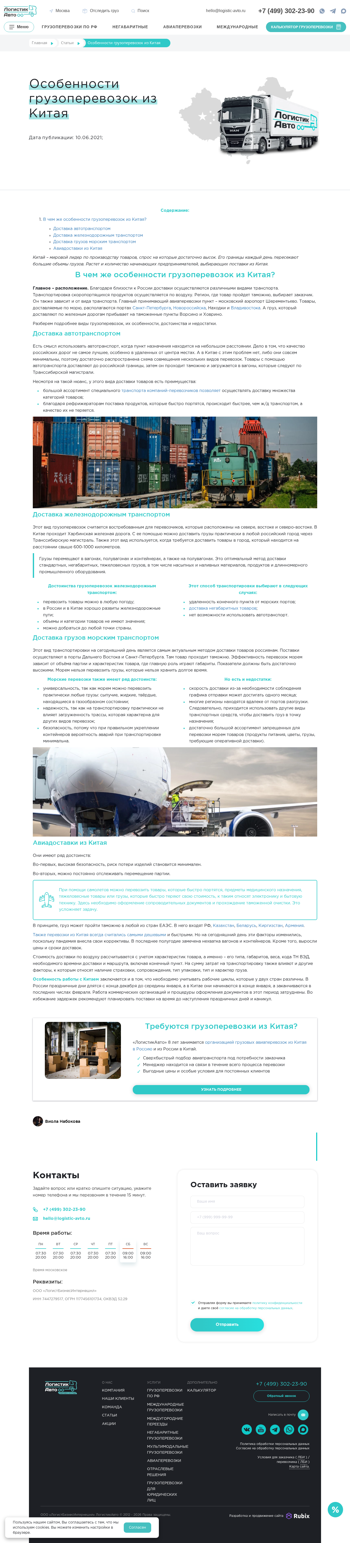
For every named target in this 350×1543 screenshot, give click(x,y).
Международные (237, 27)
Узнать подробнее (221, 1089)
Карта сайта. (299, 1466)
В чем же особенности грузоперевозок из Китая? (95, 220)
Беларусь (246, 926)
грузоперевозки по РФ (69, 27)
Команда (112, 1407)
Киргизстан (271, 926)
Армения (294, 926)
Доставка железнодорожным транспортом (98, 235)
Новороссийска (189, 308)
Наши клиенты (118, 1398)
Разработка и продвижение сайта (256, 1516)
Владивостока (245, 308)
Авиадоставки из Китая (77, 249)
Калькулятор (201, 1390)
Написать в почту (282, 1414)
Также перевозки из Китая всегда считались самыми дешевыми (99, 935)
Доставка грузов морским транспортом (94, 242)
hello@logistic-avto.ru (225, 10)
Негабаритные (130, 27)
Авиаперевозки (182, 27)
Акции (109, 1423)
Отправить (227, 1325)
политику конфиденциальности (277, 1303)
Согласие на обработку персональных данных (273, 1448)
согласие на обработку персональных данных (255, 1308)
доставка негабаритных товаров (222, 608)
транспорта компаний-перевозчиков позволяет (171, 391)
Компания (113, 1390)
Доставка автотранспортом (81, 229)
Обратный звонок (281, 1396)
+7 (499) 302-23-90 (64, 1210)
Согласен (137, 1527)
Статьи (109, 1415)
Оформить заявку (304, 1504)
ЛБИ (301, 1457)
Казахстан (223, 926)
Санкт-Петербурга (151, 308)
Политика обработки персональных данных (275, 1444)
